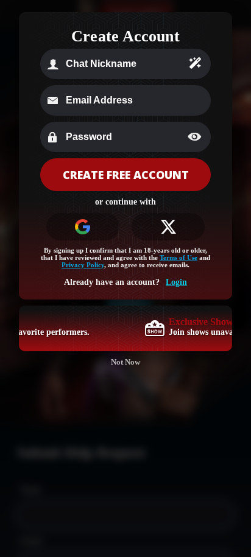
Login (176, 282)
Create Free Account (126, 174)
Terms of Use (178, 257)
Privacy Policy (83, 264)
